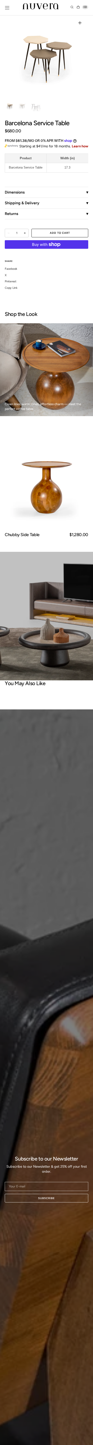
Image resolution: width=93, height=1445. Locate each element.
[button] (7, 8)
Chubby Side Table (22, 534)
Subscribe (46, 1198)
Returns (11, 213)
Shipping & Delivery (22, 203)
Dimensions (15, 192)
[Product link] (46, 480)
